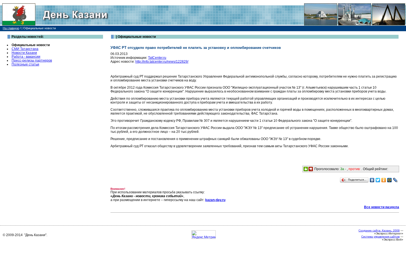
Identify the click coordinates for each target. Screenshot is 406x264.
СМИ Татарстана (25, 49)
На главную (11, 28)
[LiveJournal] (395, 180)
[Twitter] (378, 180)
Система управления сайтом (380, 236)
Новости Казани (24, 53)
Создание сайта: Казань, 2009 (379, 230)
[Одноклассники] (384, 180)
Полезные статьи (25, 64)
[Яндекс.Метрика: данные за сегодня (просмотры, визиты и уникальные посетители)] (203, 234)
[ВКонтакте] (372, 180)
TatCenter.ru (157, 58)
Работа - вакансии (26, 57)
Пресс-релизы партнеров (32, 60)
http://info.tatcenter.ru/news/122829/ (161, 62)
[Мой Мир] (389, 180)
